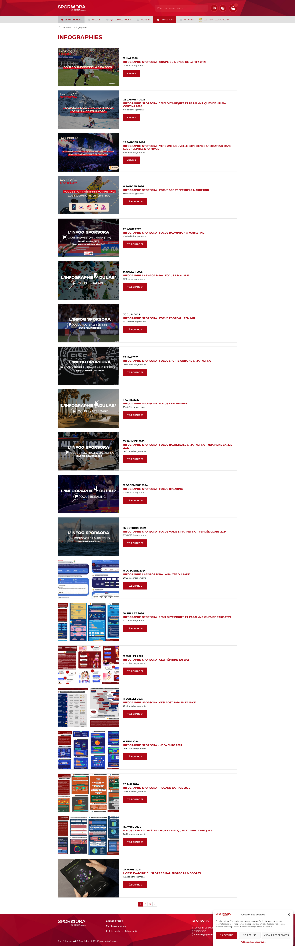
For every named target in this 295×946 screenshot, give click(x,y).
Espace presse (114, 920)
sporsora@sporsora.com (206, 934)
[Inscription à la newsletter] (233, 8)
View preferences (276, 935)
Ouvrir (131, 73)
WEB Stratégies (81, 941)
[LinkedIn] (214, 8)
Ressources (167, 20)
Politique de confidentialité (253, 942)
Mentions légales (116, 925)
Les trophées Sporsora (216, 20)
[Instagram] (222, 8)
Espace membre (73, 20)
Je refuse (249, 935)
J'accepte (226, 935)
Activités (189, 20)
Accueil (96, 20)
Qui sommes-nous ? (120, 20)
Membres (146, 20)
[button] (288, 914)
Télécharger (135, 201)
